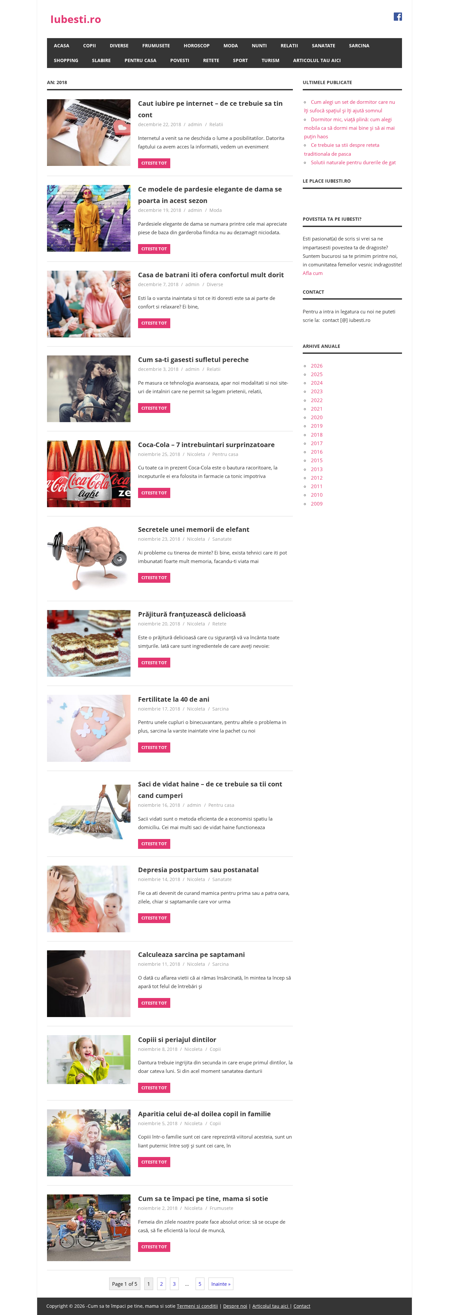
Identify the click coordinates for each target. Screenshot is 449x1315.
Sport (240, 60)
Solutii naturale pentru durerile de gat (353, 162)
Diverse (119, 45)
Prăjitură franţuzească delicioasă (192, 614)
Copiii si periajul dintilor (177, 1039)
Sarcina (359, 45)
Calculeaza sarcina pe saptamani (191, 954)
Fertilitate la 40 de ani (173, 699)
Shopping (66, 60)
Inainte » (220, 1284)
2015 (317, 460)
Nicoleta (196, 454)
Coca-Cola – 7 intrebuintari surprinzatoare (206, 444)
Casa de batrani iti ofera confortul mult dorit (211, 274)
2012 (317, 477)
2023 (317, 391)
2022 (317, 400)
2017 (317, 443)
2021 (317, 408)
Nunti (259, 45)
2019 (317, 425)
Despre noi (235, 1306)
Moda (231, 45)
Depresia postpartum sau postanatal (198, 869)
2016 (317, 451)
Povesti (179, 60)
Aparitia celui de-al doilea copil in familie (204, 1113)
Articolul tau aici (317, 60)
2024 (317, 382)
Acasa (61, 45)
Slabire (101, 60)
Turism (270, 60)
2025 (317, 374)
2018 (317, 434)
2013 (317, 469)
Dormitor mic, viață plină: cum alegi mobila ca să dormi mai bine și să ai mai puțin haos (349, 128)
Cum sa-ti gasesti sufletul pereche (193, 359)
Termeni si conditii (197, 1306)
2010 (317, 494)
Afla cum (313, 273)
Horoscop (197, 45)
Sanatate (323, 45)
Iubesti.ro (75, 19)
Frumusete (156, 45)
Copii (89, 45)
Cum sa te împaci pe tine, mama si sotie (203, 1198)
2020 (317, 417)
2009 (317, 503)
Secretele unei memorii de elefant (193, 529)
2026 (317, 365)
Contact (302, 1306)
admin (195, 124)
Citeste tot (154, 163)
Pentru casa (140, 60)
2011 (317, 486)
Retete (211, 60)
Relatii (289, 45)
